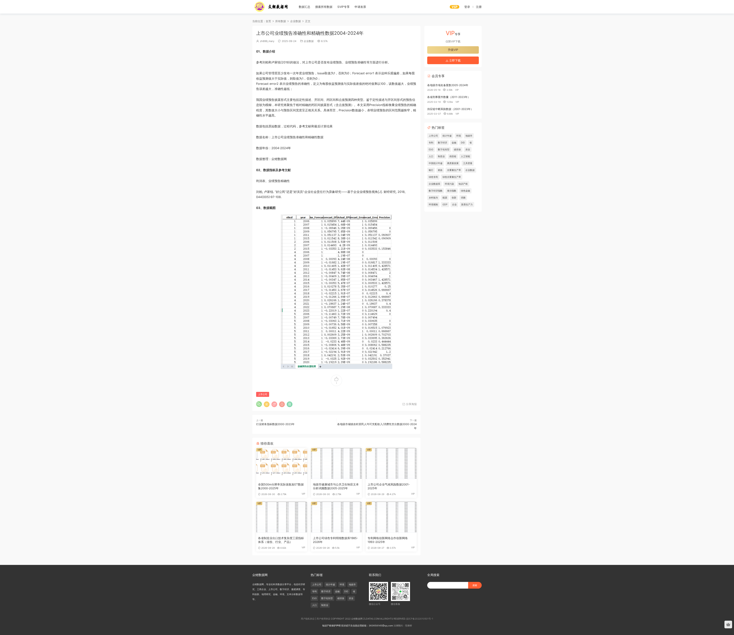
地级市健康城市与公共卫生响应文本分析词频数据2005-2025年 (336, 486)
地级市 (468, 135)
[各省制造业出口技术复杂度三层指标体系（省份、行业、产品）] (281, 517)
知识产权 (463, 183)
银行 (431, 170)
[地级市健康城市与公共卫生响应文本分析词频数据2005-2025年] (336, 464)
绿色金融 (465, 190)
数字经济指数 (436, 190)
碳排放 (457, 149)
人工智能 (465, 156)
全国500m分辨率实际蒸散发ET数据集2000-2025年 (281, 486)
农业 (467, 149)
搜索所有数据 (323, 7)
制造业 (441, 156)
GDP (445, 204)
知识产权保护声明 (331, 625)
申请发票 (360, 7)
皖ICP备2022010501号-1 (419, 618)
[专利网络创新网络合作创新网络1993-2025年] (391, 517)
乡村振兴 (433, 197)
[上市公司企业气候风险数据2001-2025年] (391, 464)
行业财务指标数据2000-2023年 (275, 424)
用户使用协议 (323, 618)
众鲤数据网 (271, 6)
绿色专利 (433, 177)
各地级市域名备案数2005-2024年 (447, 85)
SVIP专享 (343, 7)
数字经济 (442, 142)
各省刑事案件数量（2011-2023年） (448, 97)
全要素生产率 (454, 170)
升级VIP (453, 50)
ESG (431, 149)
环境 (458, 135)
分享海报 (411, 404)
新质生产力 (467, 204)
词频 (463, 197)
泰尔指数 (451, 190)
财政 (440, 170)
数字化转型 (443, 149)
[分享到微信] (259, 404)
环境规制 (433, 204)
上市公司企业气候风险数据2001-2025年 (389, 486)
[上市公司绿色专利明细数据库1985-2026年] (336, 517)
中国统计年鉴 (436, 163)
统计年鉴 (447, 135)
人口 (431, 156)
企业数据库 (434, 183)
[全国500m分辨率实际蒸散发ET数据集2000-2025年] (281, 464)
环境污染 (449, 183)
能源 (445, 197)
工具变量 (467, 163)
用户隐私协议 (308, 618)
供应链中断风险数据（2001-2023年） (450, 109)
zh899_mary (267, 41)
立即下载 (454, 60)
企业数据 (309, 41)
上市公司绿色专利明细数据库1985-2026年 (335, 540)
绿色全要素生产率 (452, 177)
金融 (454, 142)
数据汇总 (304, 7)
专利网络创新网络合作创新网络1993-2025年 (388, 540)
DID (463, 142)
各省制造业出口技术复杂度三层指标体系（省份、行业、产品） (281, 540)
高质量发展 (453, 163)
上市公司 (262, 394)
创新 (454, 197)
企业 (454, 204)
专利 (431, 142)
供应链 (452, 156)
